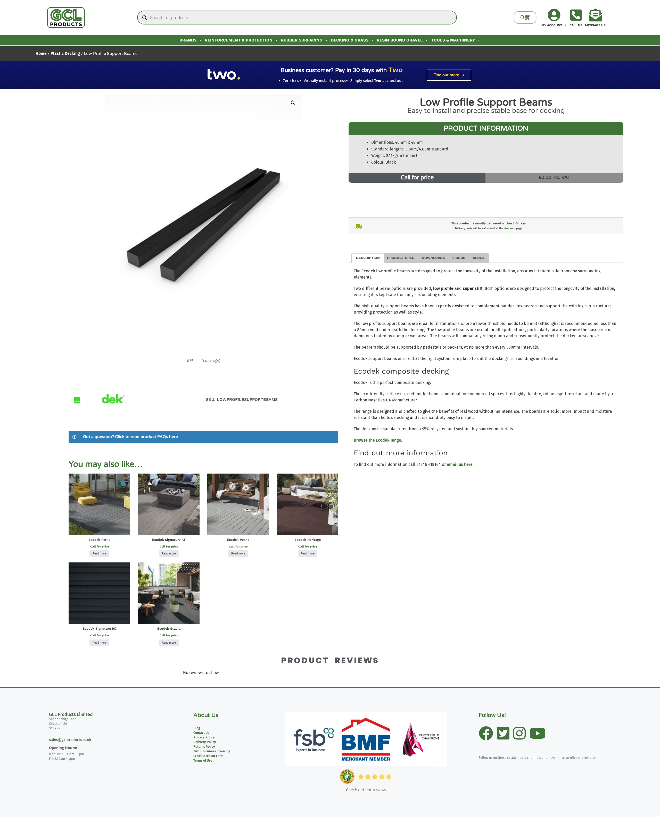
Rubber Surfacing (302, 40)
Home (41, 53)
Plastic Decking (65, 53)
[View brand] (99, 422)
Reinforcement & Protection (239, 40)
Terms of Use (202, 760)
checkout (509, 228)
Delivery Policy (204, 742)
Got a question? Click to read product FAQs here (130, 436)
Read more (99, 553)
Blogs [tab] (479, 258)
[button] (293, 102)
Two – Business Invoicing (211, 751)
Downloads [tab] (433, 258)
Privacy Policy (204, 737)
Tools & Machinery (453, 40)
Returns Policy (204, 746)
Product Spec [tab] (400, 258)
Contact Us (201, 733)
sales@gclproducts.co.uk (70, 740)
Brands (187, 40)
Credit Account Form (208, 756)
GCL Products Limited (71, 714)
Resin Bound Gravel (400, 40)
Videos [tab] (458, 258)
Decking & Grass (349, 40)
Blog (196, 728)
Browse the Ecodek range (377, 440)
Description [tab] (368, 258)
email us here (460, 464)
